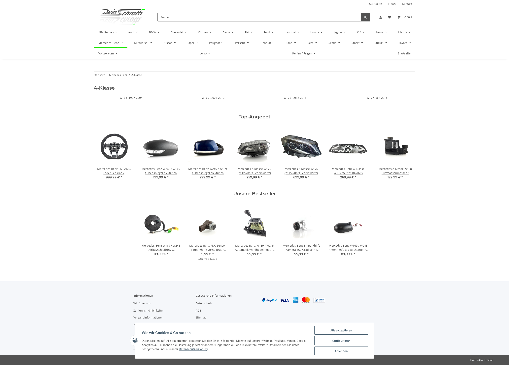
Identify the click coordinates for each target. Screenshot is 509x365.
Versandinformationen (148, 317)
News (392, 4)
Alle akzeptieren (341, 330)
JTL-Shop (488, 360)
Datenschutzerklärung (193, 349)
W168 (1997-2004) (131, 98)
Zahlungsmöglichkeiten (148, 310)
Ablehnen (341, 351)
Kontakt (407, 4)
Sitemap (201, 317)
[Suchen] (365, 17)
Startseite (375, 4)
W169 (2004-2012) (213, 98)
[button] (380, 17)
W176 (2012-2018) (295, 98)
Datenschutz (204, 303)
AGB (198, 310)
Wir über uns (142, 303)
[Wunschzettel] (389, 17)
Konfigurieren (341, 340)
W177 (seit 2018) (377, 98)
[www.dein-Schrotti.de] (119, 17)
